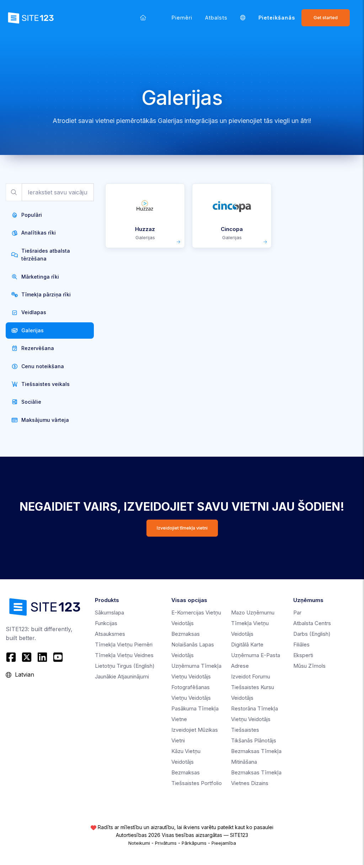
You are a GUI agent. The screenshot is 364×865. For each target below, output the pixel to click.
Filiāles (301, 644)
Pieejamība (224, 843)
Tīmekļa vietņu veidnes (124, 655)
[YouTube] (58, 657)
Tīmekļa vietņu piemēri (123, 644)
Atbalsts (216, 18)
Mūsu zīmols (309, 665)
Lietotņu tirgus (125, 665)
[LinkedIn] (42, 657)
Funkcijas (106, 623)
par (297, 612)
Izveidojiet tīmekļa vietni (182, 528)
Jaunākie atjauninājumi (122, 676)
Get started (326, 17)
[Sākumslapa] (143, 17)
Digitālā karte (247, 644)
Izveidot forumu (250, 676)
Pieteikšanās (276, 18)
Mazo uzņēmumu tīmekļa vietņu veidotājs (252, 623)
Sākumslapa (109, 612)
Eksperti (303, 655)
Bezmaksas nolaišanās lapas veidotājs (192, 644)
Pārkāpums (194, 843)
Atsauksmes (110, 633)
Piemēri (182, 18)
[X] (27, 657)
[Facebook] (12, 657)
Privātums (166, 843)
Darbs (312, 633)
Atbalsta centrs (312, 623)
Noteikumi (139, 843)
